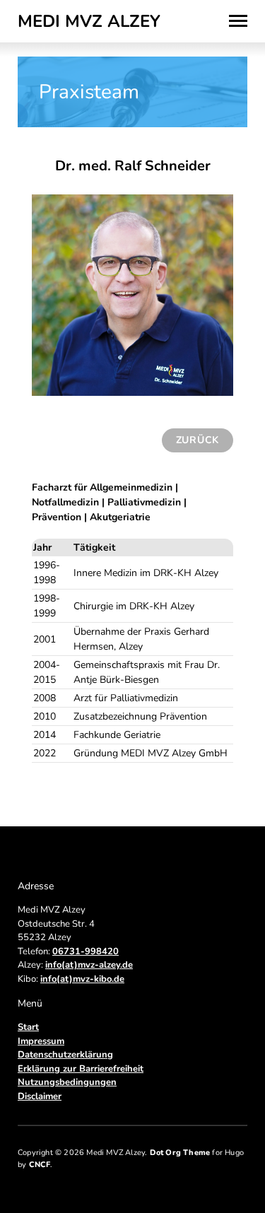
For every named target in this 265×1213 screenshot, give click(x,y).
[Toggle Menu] (238, 21)
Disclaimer (39, 1096)
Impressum (41, 1041)
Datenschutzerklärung (65, 1054)
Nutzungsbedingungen (67, 1082)
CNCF (40, 1164)
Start (28, 1027)
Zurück (197, 440)
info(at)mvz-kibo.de (82, 979)
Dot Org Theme (180, 1152)
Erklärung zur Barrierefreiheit (80, 1068)
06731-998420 (85, 951)
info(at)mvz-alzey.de (89, 965)
